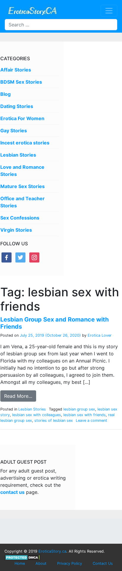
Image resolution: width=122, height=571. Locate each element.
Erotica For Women (22, 118)
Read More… (18, 396)
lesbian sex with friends (84, 415)
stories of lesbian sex (53, 420)
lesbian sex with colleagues (36, 415)
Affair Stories (15, 70)
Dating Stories (16, 106)
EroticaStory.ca (52, 551)
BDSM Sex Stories (21, 82)
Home (20, 563)
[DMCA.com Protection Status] (22, 557)
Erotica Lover (99, 335)
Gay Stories (13, 130)
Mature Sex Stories (22, 186)
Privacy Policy (69, 563)
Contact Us (103, 563)
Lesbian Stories (18, 155)
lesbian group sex (79, 409)
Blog (5, 94)
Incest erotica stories (24, 143)
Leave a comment (91, 420)
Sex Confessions (19, 218)
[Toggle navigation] (109, 11)
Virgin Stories (16, 230)
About (41, 563)
